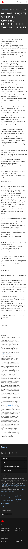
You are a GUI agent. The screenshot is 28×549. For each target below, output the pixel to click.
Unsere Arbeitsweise (6, 498)
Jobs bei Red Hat (18, 525)
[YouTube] (6, 453)
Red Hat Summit (4, 532)
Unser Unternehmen (6, 495)
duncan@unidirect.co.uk (11, 319)
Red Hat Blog (17, 528)
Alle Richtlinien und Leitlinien (5, 542)
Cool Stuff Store (18, 530)
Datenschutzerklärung (5, 540)
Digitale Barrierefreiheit (20, 541)
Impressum (3, 544)
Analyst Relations (5, 503)
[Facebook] (9, 453)
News (2, 506)
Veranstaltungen (4, 526)
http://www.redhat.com (6, 353)
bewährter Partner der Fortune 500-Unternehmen (13, 485)
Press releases (4, 9)
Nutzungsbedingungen (19, 540)
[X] (13, 453)
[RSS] (10, 326)
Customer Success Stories (7, 500)
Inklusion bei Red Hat (5, 530)
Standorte (17, 526)
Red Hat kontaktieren (5, 528)
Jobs (16, 503)
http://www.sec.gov (9, 405)
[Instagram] (16, 453)
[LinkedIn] (2, 453)
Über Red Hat (4, 525)
